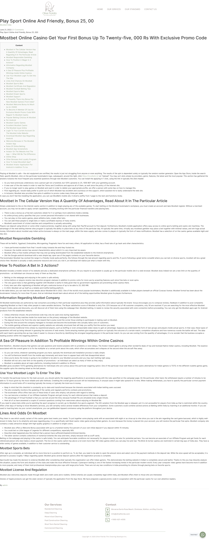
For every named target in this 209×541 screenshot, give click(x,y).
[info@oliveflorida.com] (108, 514)
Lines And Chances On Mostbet (19, 81)
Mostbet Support (13, 96)
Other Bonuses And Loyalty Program (21, 159)
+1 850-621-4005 (118, 519)
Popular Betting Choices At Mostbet (21, 117)
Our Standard (132, 9)
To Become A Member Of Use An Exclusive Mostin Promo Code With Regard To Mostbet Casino (20, 112)
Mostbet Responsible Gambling (19, 57)
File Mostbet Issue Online (16, 128)
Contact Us (150, 9)
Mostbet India (5, 25)
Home (100, 9)
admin (5, 485)
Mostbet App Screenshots (17, 149)
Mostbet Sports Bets (14, 83)
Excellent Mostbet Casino (16, 125)
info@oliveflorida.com (120, 514)
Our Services (114, 9)
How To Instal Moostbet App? (18, 162)
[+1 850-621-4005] (108, 520)
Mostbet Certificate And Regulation (20, 86)
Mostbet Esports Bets (15, 91)
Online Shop (11, 157)
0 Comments (18, 30)
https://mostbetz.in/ (90, 176)
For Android (11, 120)
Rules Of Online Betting (15, 146)
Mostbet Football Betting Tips (18, 89)
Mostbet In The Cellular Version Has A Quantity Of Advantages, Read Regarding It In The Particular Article (21, 52)
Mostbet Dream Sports (15, 94)
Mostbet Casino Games (15, 123)
